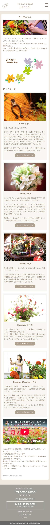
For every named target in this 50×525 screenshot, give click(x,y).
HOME (5, 475)
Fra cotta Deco (25, 5)
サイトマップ (25, 517)
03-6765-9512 (26, 505)
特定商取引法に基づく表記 (25, 511)
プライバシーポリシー (25, 514)
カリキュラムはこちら (25, 155)
